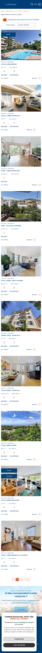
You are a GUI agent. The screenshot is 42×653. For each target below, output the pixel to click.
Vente (15, 11)
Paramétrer (19, 639)
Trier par (10, 25)
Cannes (20, 11)
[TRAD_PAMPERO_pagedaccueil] (11, 5)
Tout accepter (19, 645)
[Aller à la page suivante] (28, 579)
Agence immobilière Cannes (7, 11)
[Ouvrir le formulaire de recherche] (32, 4)
